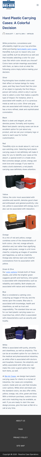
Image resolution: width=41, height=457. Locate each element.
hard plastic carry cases (27, 49)
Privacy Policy (20, 437)
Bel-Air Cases (10, 376)
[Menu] (38, 5)
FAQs (20, 429)
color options (11, 272)
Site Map (21, 446)
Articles (30, 34)
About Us (20, 421)
